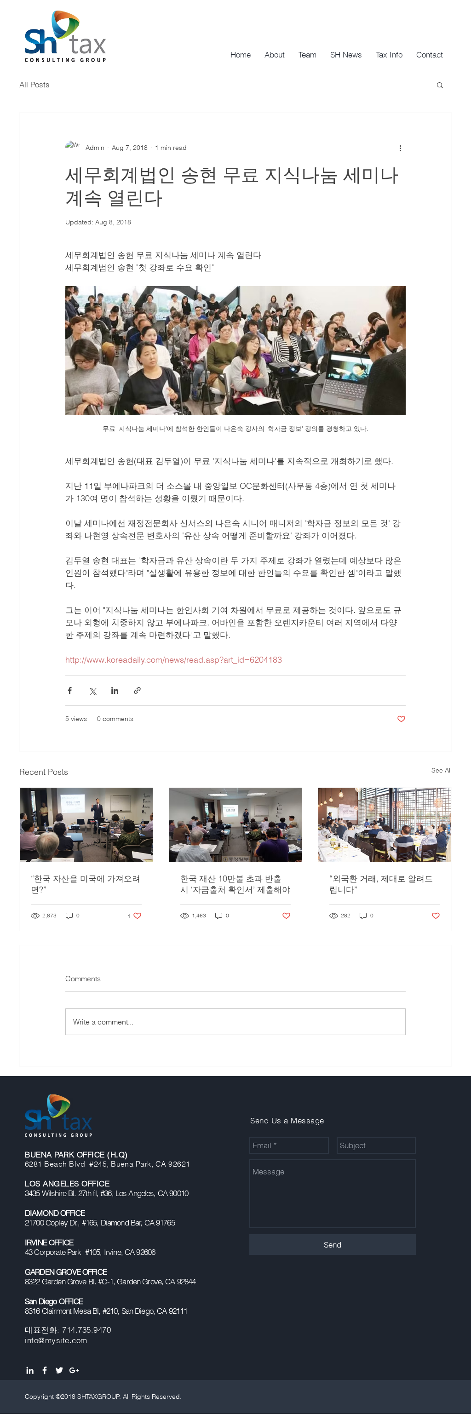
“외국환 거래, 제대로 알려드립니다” (381, 884)
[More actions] (400, 147)
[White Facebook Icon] (45, 1370)
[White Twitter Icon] (59, 1370)
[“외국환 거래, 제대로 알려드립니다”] (384, 825)
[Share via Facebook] (69, 690)
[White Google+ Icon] (74, 1370)
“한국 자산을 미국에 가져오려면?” (85, 884)
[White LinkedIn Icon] (30, 1370)
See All (441, 770)
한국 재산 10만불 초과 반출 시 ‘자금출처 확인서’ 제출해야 (235, 884)
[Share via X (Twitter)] (92, 690)
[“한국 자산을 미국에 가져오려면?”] (86, 825)
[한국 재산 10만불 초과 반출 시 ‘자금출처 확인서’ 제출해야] (235, 825)
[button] (440, 84)
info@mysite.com (56, 1340)
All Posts (34, 84)
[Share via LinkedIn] (114, 690)
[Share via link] (137, 690)
